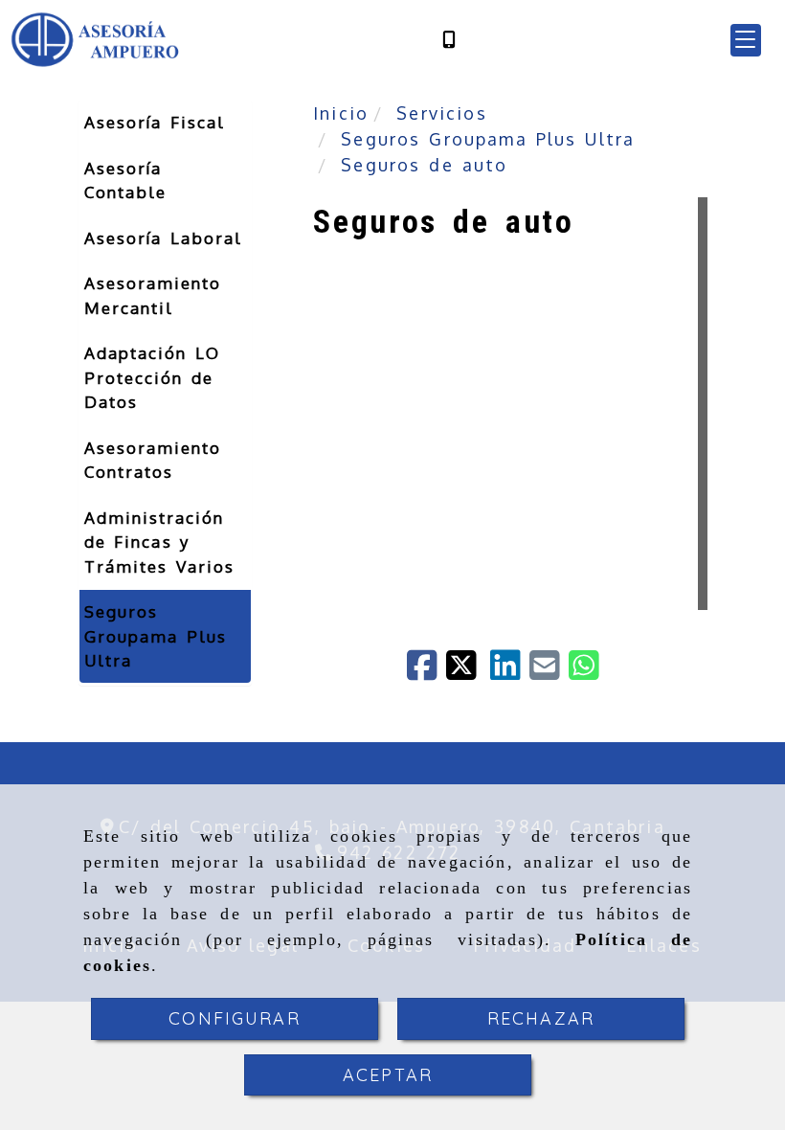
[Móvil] (449, 39)
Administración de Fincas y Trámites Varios (159, 542)
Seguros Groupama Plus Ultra (155, 635)
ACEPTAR (388, 1075)
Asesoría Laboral (163, 238)
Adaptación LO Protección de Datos (152, 377)
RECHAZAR (540, 1018)
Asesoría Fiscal (154, 122)
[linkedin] (509, 671)
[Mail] (549, 671)
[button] (745, 40)
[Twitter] (467, 671)
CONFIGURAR (234, 1018)
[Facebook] (426, 671)
